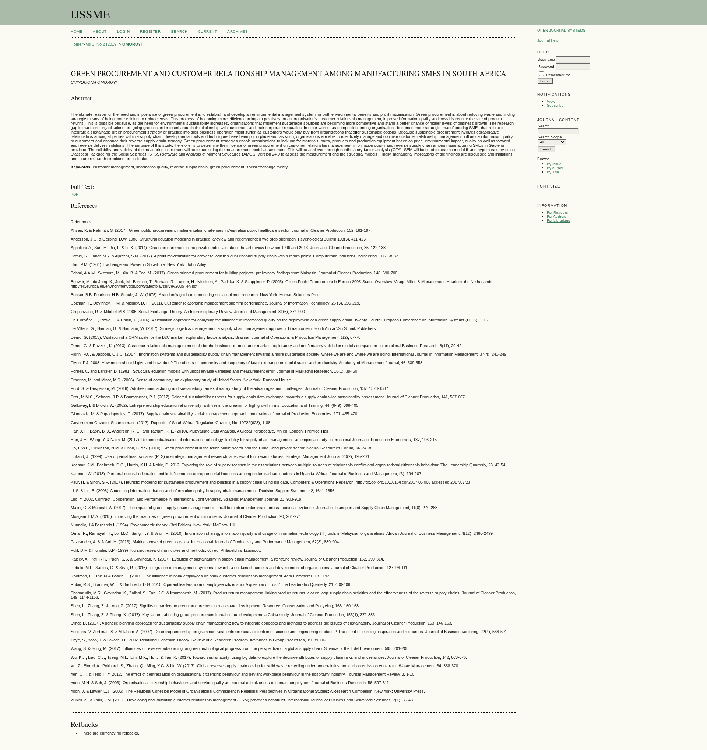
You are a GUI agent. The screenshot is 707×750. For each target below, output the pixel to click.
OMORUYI (132, 44)
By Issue (554, 164)
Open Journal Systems (561, 30)
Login (123, 31)
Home (76, 31)
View (551, 101)
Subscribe (555, 105)
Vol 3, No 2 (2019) (102, 44)
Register (150, 31)
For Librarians (558, 220)
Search (179, 31)
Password (546, 66)
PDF (74, 194)
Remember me (558, 75)
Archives (237, 31)
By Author (555, 168)
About (100, 31)
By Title (553, 172)
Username (546, 59)
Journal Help (548, 40)
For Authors (556, 216)
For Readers (557, 212)
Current (207, 31)
